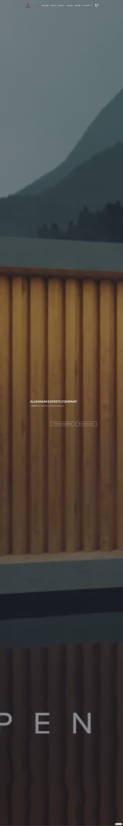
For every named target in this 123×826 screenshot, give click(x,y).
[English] (92, 5)
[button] (64, 5)
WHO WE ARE (45, 5)
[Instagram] (97, 4)
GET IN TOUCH (86, 5)
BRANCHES (70, 5)
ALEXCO (38, 5)
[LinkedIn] (96, 6)
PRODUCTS (61, 5)
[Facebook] (95, 4)
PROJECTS (53, 5)
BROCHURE (78, 5)
